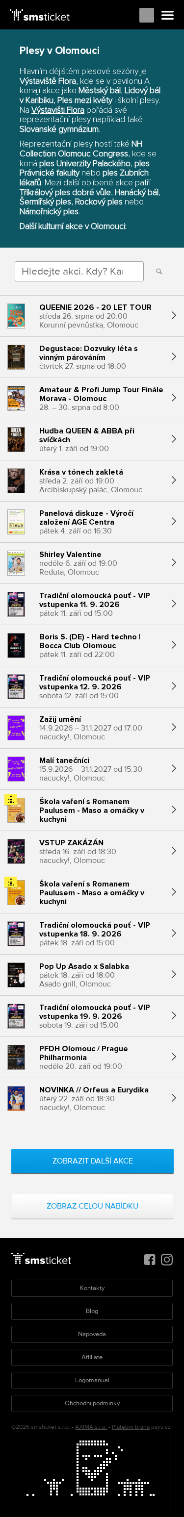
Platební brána (131, 1427)
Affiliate (92, 1357)
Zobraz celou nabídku (92, 1206)
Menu (167, 16)
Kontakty (92, 1288)
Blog (92, 1311)
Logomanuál (92, 1380)
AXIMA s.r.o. (91, 1427)
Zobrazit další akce (93, 1161)
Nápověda (92, 1334)
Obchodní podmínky (92, 1403)
